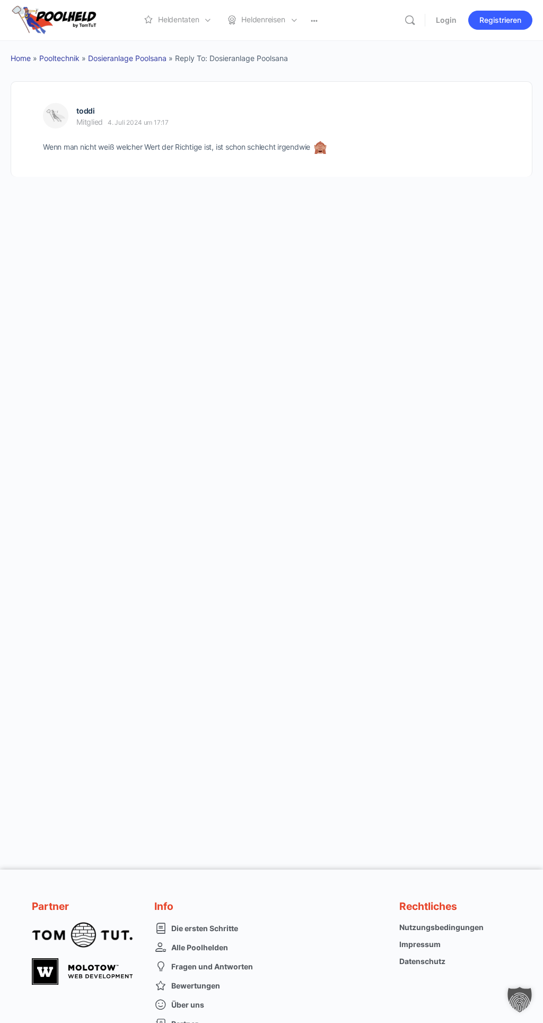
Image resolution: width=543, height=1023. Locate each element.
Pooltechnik (59, 58)
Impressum (420, 944)
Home (21, 58)
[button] (519, 999)
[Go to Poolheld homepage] (64, 19)
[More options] (314, 20)
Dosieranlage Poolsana (127, 58)
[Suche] (410, 20)
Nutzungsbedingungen (441, 927)
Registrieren (500, 19)
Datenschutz (422, 961)
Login (446, 19)
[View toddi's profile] (55, 115)
